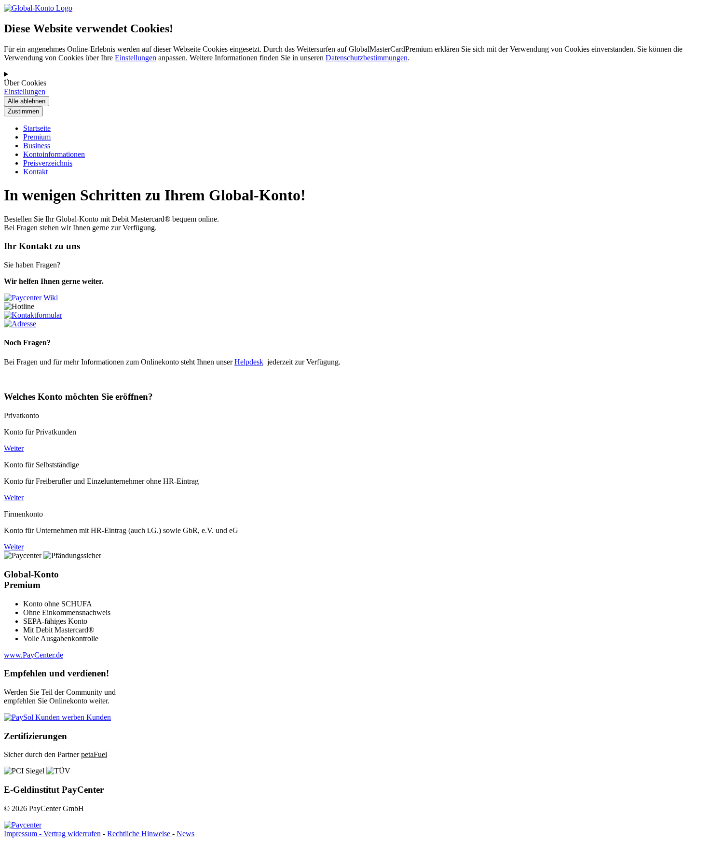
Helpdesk (248, 362)
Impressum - (23, 833)
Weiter (14, 448)
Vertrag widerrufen (72, 833)
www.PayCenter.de (33, 655)
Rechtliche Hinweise (139, 833)
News (185, 833)
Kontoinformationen (54, 154)
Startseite (37, 128)
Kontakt (35, 172)
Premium (37, 137)
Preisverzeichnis (47, 163)
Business (36, 145)
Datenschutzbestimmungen (367, 58)
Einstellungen (135, 58)
